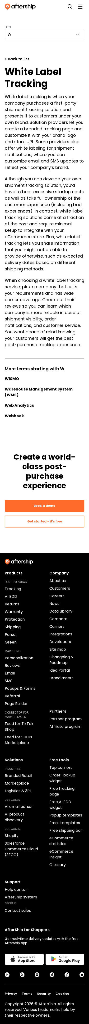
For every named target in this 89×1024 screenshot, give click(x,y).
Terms (27, 993)
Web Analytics (19, 405)
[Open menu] (80, 7)
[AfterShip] (21, 7)
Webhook (14, 416)
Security (44, 993)
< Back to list (17, 59)
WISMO (12, 378)
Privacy (11, 993)
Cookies (62, 993)
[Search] (70, 6)
